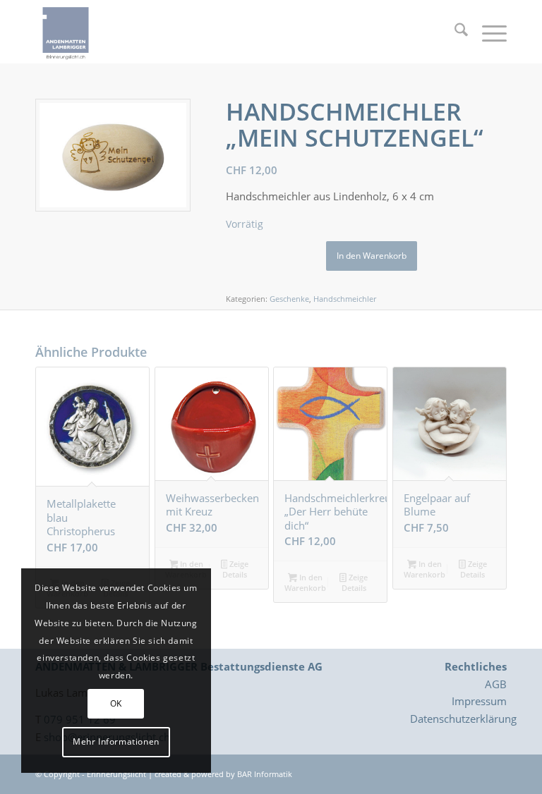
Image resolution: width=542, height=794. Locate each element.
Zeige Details (235, 569)
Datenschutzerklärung (463, 718)
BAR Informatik (264, 774)
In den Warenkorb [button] (305, 582)
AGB (496, 684)
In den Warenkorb (371, 256)
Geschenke (289, 298)
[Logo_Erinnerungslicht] (65, 31)
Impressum (479, 701)
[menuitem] (454, 31)
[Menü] (487, 31)
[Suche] (454, 31)
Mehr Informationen (116, 741)
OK (116, 703)
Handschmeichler (344, 298)
